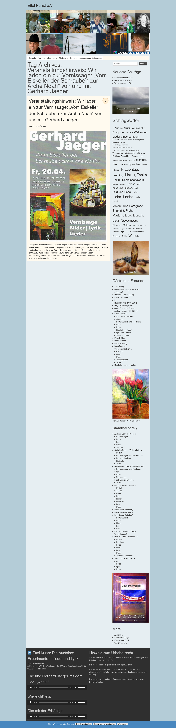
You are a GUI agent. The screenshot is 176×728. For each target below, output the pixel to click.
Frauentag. (130, 169)
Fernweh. (144, 164)
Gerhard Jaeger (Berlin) (124, 485)
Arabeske (115, 160)
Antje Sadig (119, 286)
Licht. (135, 192)
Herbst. (131, 184)
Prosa (118, 327)
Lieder (118, 498)
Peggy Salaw (137, 225)
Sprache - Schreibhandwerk (132, 231)
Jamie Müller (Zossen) (123, 512)
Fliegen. (116, 169)
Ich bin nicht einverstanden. (104, 724)
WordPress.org (120, 643)
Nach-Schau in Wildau (123, 80)
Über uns (51, 58)
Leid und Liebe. (122, 192)
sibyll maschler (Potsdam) (124, 536)
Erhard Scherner (121, 297)
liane (44, 126)
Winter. (133, 235)
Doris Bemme (119, 346)
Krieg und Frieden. (122, 187)
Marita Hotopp (120, 340)
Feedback (120, 542)
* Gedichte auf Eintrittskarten (122, 147)
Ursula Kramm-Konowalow (125, 365)
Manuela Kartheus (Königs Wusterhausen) (125, 532)
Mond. (115, 220)
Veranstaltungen (74, 250)
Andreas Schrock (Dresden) (125, 433)
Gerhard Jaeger (41, 247)
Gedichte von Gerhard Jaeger (74, 252)
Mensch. (138, 215)
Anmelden (118, 634)
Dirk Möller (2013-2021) (124, 294)
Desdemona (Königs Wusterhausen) (129, 466)
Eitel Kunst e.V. (40, 5)
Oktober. (117, 225)
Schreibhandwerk (134, 228)
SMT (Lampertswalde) (123, 558)
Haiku (118, 354)
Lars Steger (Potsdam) (123, 515)
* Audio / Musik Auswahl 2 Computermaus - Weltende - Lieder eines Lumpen (129, 132)
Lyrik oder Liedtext (123, 332)
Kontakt (73, 58)
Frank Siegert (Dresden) (124, 479)
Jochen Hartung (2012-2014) (126, 311)
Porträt (119, 452)
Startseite (32, 58)
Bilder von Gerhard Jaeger (78, 244)
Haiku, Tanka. (136, 174)
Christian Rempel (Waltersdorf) (127, 450)
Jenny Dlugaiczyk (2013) (124, 308)
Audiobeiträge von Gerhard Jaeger (53, 244)
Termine (41, 58)
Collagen (120, 319)
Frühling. (118, 175)
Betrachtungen (122, 436)
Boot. (130, 160)
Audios (119, 490)
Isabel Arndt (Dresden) (123, 509)
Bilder (118, 493)
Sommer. (116, 231)
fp (115, 300)
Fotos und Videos (123, 458)
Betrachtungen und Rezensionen (129, 455)
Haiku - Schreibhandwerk (128, 180)
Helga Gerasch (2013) (123, 305)
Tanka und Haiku (123, 335)
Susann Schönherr (122, 348)
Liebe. (117, 196)
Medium (62, 58)
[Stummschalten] (76, 687)
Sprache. (116, 236)
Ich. (139, 184)
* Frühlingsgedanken (120, 145)
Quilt (144, 225)
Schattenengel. (118, 228)
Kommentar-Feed (121, 640)
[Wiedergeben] (31, 687)
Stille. (124, 236)
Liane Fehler (119, 313)
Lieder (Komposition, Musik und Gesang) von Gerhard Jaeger (74, 247)
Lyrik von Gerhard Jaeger (56, 250)
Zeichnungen (121, 477)
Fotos (118, 324)
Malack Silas (119, 338)
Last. (136, 187)
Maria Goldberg (120, 343)
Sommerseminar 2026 (123, 77)
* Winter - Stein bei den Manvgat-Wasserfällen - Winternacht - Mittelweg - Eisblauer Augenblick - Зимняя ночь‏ (129, 153)
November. (129, 220)
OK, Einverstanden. (83, 724)
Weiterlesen (122, 724)
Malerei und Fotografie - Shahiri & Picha (128, 208)
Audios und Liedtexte (124, 316)
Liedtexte (120, 461)
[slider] (81, 687)
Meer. (128, 215)
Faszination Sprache (126, 164)
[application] (57, 687)
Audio (118, 561)
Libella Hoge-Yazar (124, 330)
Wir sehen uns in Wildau (124, 83)
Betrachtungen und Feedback (128, 321)
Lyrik (118, 442)
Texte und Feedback (124, 555)
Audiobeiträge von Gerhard (50, 252)
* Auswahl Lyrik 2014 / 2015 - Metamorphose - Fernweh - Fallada (128, 140)
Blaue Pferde (123, 160)
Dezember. (140, 160)
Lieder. (90, 252)
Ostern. (127, 225)
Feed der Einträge (121, 637)
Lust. (115, 201)
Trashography (122, 359)
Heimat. (115, 184)
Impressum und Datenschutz (90, 58)
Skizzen (119, 447)
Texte (118, 362)
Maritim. (118, 215)
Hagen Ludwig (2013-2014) (125, 302)
